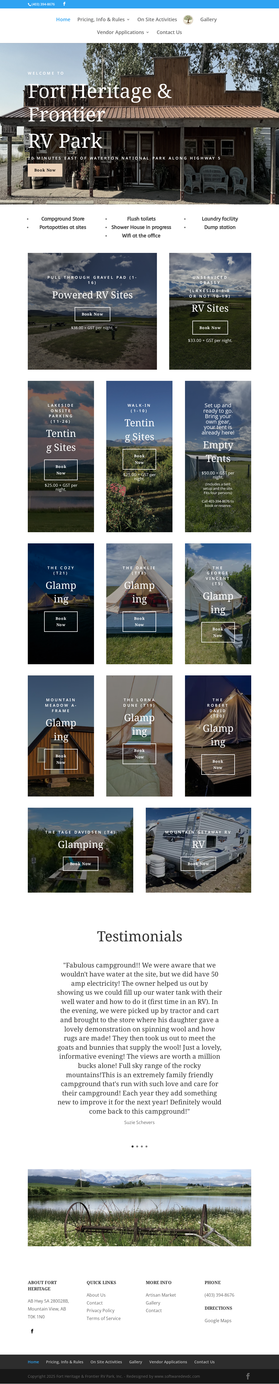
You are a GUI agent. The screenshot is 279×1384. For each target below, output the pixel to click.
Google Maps (218, 1321)
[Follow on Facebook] (32, 1331)
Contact (95, 1303)
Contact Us (169, 32)
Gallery (208, 20)
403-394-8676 (219, 501)
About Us (96, 1295)
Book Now (45, 170)
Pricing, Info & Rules (101, 20)
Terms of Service (104, 1318)
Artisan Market (161, 1295)
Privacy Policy (100, 1310)
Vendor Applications (120, 32)
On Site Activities (157, 20)
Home (63, 20)
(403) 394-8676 (219, 1295)
